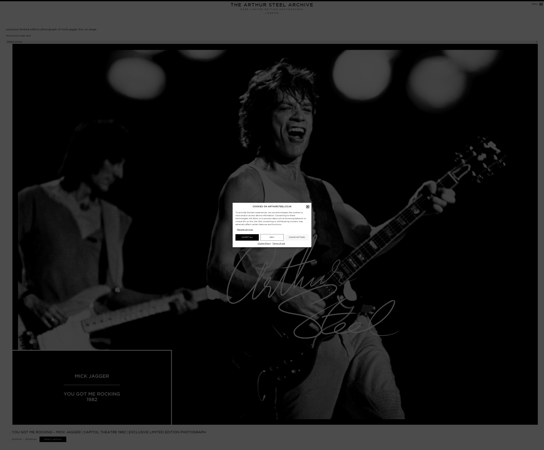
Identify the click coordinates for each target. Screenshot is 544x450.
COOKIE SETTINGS (297, 237)
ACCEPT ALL (247, 237)
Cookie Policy (264, 243)
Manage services (245, 229)
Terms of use (278, 243)
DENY (272, 237)
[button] (307, 206)
